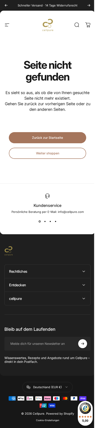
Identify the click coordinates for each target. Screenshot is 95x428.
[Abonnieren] (79, 343)
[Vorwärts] (89, 5)
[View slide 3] (50, 221)
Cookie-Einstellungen (45, 420)
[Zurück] (6, 5)
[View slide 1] (39, 221)
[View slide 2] (45, 221)
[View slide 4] (55, 221)
